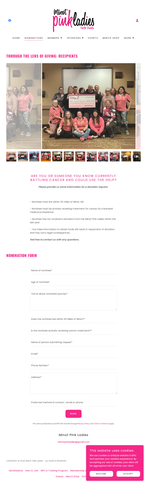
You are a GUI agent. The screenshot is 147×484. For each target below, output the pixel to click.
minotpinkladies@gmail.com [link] (73, 442)
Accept (128, 473)
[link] (10, 20)
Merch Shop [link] (111, 38)
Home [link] (16, 38)
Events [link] (93, 38)
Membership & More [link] (81, 470)
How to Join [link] (31, 470)
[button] (137, 20)
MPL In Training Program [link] (54, 470)
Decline (101, 473)
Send (73, 413)
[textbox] (73, 270)
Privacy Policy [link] (84, 423)
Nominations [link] (34, 38)
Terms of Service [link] (101, 423)
